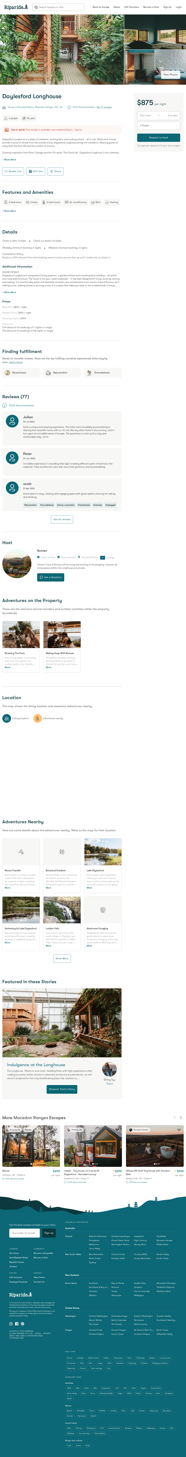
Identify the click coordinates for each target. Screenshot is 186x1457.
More (7, 667)
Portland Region (96, 1334)
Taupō (114, 1291)
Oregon (68, 1330)
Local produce (114, 1428)
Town (69, 1446)
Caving (149, 1393)
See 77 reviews (104, 107)
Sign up (49, 1233)
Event (78, 1446)
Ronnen (42, 550)
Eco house (71, 1363)
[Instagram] (10, 1324)
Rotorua (115, 1287)
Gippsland (139, 1236)
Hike (77, 1388)
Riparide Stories (16, 1262)
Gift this (38, 171)
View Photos (171, 74)
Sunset (142, 1411)
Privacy (47, 1333)
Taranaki (93, 1291)
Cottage (80, 1358)
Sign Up (167, 7)
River (124, 1411)
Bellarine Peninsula (97, 1236)
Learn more (15, 362)
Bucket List (15, 171)
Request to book (158, 137)
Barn (91, 1363)
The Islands (116, 1324)
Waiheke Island (163, 1291)
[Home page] (18, 7)
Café (69, 1428)
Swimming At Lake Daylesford (20, 928)
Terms (38, 1333)
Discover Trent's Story (62, 1089)
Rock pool (82, 1416)
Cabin (106, 1358)
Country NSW (140, 1254)
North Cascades (119, 1320)
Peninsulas (139, 1320)
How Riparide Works (18, 1257)
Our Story (14, 1253)
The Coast (94, 1324)
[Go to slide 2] (23, 645)
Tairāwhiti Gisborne (166, 1287)
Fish (125, 1388)
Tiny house (118, 1358)
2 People (144, 125)
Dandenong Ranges (120, 1236)
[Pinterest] (22, 1324)
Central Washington (98, 1316)
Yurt (108, 1368)
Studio (152, 1358)
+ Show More (9, 159)
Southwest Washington (167, 1320)
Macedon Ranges (31, 1117)
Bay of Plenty (117, 1283)
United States (72, 1308)
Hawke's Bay (140, 1283)
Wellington (139, 1295)
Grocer (162, 1428)
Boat (83, 1393)
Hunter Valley (163, 1254)
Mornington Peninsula (121, 1244)
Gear (88, 1446)
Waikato (92, 1295)
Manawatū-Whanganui (167, 1283)
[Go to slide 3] (25, 645)
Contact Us (39, 1282)
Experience (106, 1388)
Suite (109, 1363)
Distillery (70, 1433)
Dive (158, 1393)
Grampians (94, 1240)
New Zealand (72, 1275)
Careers (13, 1266)
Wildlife (102, 1411)
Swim (86, 1388)
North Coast (95, 1258)
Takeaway (151, 1428)
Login (179, 7)
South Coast (162, 1258)
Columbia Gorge (119, 1316)
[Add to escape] (55, 1130)
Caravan (120, 1363)
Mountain (167, 1411)
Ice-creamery (84, 1433)
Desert (93, 1416)
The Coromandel (142, 1291)
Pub (102, 1428)
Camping (132, 1363)
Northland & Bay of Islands (99, 1287)
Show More (62, 958)
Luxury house (165, 1358)
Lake (132, 1411)
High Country (140, 1240)
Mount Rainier (95, 1320)
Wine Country (140, 1324)
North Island (71, 1283)
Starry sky (154, 1411)
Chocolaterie (100, 1433)
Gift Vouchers (131, 7)
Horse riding (72, 1393)
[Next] (36, 634)
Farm (129, 1358)
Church (83, 1368)
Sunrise (70, 1416)
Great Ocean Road (120, 1240)
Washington (70, 1316)
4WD (129, 1393)
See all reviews (62, 519)
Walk (69, 1388)
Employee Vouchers (18, 1282)
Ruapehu (138, 1287)
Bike (95, 1388)
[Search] (58, 7)
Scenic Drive (156, 1388)
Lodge (100, 1363)
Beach (69, 1411)
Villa (82, 1363)
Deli (171, 1428)
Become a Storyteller (43, 1253)
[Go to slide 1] (21, 645)
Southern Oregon (142, 1334)
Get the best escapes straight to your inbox (32, 1225)
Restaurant (91, 1428)
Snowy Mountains (142, 1258)
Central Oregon (118, 1330)
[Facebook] (16, 1324)
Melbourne (94, 1244)
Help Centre (39, 1277)
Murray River (140, 1244)
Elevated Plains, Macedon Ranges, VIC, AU (40, 107)
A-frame (144, 1363)
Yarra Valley (94, 1248)
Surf (117, 1388)
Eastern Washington (143, 1316)
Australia (70, 1228)
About (117, 7)
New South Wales (73, 1254)
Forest (91, 1411)
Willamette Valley (164, 1334)
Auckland (93, 1283)
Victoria (68, 1236)
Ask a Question (53, 577)
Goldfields (161, 1236)
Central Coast (118, 1254)
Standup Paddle (106, 1393)
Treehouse (71, 1368)
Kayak (143, 1388)
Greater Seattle (164, 1316)
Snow (92, 1393)
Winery (79, 1428)
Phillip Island (162, 1244)
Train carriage (96, 1368)
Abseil (69, 1399)
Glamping (140, 1358)
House (69, 1358)
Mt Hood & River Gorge (144, 1330)
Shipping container (160, 1363)
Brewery (128, 1428)
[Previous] (6, 634)
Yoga (120, 1393)
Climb (138, 1393)
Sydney (92, 1262)
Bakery (139, 1428)
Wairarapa (116, 1295)
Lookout (113, 1411)
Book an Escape (101, 7)
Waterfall (80, 1411)
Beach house (93, 1358)
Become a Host (151, 7)
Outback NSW (118, 1258)
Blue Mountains (96, 1254)
